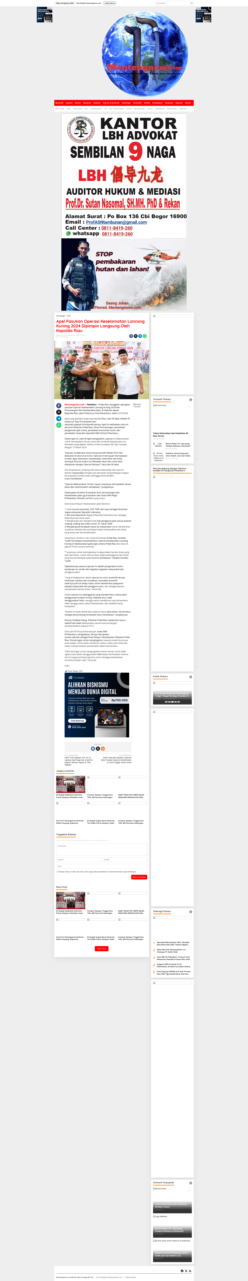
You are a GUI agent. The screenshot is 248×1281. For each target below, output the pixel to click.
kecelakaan (76, 478)
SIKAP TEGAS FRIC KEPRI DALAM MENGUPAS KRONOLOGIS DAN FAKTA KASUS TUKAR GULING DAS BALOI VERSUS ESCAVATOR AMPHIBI (132, 796)
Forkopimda (87, 424)
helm (81, 600)
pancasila (84, 509)
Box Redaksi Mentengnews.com (109, 1277)
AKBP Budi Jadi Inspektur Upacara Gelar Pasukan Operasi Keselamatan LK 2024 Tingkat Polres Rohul (116, 759)
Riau (76, 413)
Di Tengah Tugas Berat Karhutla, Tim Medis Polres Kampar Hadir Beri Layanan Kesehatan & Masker (101, 822)
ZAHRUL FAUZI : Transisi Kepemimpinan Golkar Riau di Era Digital (171, 695)
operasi (109, 438)
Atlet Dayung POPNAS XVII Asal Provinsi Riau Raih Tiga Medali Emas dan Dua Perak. (174, 972)
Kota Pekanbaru (103, 413)
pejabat (77, 424)
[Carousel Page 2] (169, 702)
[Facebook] (93, 749)
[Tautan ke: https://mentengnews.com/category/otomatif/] (190, 399)
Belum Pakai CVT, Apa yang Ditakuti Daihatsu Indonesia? (178, 445)
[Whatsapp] (145, 336)
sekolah (76, 637)
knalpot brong (85, 597)
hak (99, 520)
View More (101, 948)
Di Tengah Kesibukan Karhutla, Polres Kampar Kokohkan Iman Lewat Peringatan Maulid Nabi (69, 796)
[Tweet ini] (136, 336)
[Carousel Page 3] (172, 702)
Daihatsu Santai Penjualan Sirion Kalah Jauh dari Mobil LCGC (178, 454)
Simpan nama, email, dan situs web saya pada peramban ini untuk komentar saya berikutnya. (97, 871)
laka (109, 611)
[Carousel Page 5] (178, 702)
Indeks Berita (130, 1277)
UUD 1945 (94, 509)
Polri (57, 337)
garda (78, 526)
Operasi (77, 407)
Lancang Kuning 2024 (105, 407)
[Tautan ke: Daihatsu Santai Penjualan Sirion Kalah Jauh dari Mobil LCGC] (158, 457)
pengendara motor (114, 566)
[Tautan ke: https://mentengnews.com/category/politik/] (190, 676)
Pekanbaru (91, 404)
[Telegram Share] (140, 336)
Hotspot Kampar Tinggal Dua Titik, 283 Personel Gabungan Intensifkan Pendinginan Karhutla (101, 796)
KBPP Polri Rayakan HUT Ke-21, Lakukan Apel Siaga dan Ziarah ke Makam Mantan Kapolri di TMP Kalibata (79, 760)
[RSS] (103, 749)
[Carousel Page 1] (166, 702)
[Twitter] (98, 749)
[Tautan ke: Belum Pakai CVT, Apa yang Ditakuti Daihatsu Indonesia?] (158, 444)
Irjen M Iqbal (113, 418)
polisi (76, 583)
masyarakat (78, 472)
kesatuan (76, 512)
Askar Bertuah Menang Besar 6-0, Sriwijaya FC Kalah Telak (172, 951)
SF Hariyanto (85, 421)
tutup (50, 8)
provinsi (89, 455)
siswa (78, 433)
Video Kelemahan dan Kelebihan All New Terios (170, 434)
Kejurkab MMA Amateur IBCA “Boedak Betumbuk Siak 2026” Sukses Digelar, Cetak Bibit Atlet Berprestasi (173, 943)
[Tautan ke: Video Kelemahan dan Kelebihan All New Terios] (172, 417)
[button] (191, 3)
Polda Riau (104, 404)
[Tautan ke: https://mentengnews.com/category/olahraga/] (190, 911)
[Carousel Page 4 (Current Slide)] (175, 702)
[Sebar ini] (131, 336)
